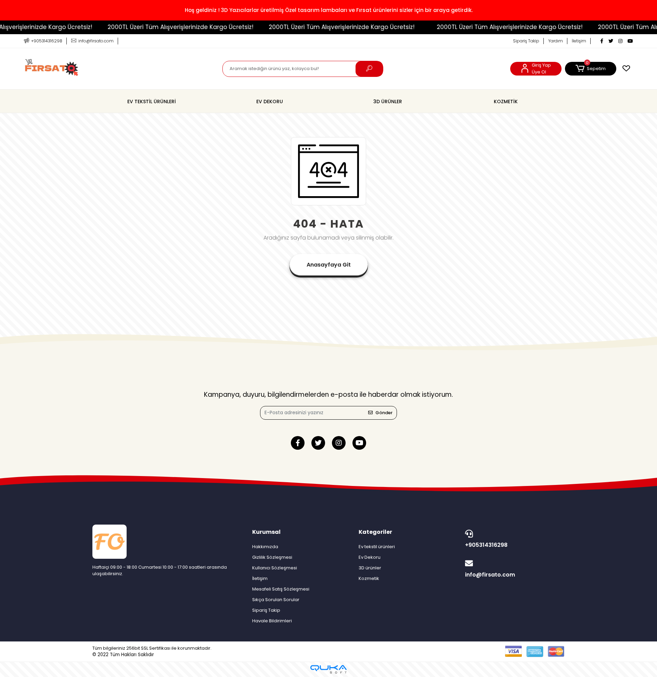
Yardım (555, 41)
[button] (590, 69)
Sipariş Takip (526, 41)
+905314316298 (486, 545)
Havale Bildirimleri (272, 621)
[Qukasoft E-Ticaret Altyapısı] (328, 669)
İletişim (579, 41)
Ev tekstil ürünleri (377, 546)
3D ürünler (370, 568)
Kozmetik (369, 578)
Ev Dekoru (370, 557)
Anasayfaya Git (329, 265)
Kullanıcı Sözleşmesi (274, 568)
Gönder (383, 412)
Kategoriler (375, 532)
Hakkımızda (265, 546)
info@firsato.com (490, 575)
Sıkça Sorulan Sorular (275, 599)
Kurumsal (266, 532)
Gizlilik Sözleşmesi (272, 557)
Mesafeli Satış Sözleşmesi (280, 589)
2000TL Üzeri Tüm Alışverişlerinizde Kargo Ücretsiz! (167, 27)
